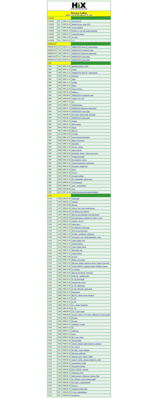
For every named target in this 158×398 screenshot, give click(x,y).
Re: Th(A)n (76, 347)
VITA (50, 195)
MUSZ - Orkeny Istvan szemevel (83, 295)
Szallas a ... (75, 92)
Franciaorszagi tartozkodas (81, 137)
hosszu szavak (76, 150)
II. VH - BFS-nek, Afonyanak (82, 289)
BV (73, 328)
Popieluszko (76, 292)
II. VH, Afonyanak (78, 286)
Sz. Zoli (74, 257)
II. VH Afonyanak (78, 279)
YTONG (75, 134)
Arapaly (74, 121)
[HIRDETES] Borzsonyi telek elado (84, 53)
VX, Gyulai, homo (78, 311)
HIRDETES (52, 44)
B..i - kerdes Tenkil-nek (80, 305)
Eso (73, 102)
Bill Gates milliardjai (79, 353)
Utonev (74, 69)
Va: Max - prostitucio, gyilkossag (83, 234)
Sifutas (74, 128)
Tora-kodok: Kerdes (78, 366)
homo (74, 334)
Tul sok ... (75, 386)
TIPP (49, 63)
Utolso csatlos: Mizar (79, 247)
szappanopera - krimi (79, 363)
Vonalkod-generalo (78, 157)
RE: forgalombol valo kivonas (82, 179)
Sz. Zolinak (76, 269)
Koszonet (75, 76)
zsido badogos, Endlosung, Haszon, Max (86, 376)
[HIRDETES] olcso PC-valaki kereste (85, 47)
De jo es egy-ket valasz (79, 231)
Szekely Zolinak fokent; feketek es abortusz (86, 344)
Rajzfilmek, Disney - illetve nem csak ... (85, 153)
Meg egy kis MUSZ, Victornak (82, 273)
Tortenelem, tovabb (78, 324)
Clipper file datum (78, 34)
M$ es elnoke (76, 124)
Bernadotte (75, 144)
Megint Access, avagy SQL (81, 24)
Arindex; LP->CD (78, 98)
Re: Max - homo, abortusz (80, 350)
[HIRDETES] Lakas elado (81, 57)
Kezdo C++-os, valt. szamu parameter (84, 31)
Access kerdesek (77, 27)
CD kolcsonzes (77, 182)
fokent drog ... (76, 224)
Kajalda (74, 82)
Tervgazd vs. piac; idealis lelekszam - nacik (86, 237)
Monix (74, 86)
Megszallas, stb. (77, 250)
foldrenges (75, 331)
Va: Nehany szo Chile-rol (80, 211)
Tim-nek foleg (76, 340)
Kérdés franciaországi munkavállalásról (85, 192)
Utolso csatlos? (77, 253)
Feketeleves (76, 395)
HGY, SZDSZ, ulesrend (80, 369)
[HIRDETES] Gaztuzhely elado (83, 50)
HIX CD (75, 131)
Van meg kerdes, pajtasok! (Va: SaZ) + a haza (87, 218)
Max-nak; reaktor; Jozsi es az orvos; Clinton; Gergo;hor (90, 263)
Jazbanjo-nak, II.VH (79, 282)
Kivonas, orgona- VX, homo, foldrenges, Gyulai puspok (91, 315)
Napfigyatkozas (77, 105)
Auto (73, 189)
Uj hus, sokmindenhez (79, 392)
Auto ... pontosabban (79, 186)
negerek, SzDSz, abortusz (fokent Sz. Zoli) (86, 360)
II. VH (74, 298)
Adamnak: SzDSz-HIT (79, 389)
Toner (74, 79)
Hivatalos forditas (78, 176)
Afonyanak (75, 198)
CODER (51, 18)
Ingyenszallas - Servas (79, 160)
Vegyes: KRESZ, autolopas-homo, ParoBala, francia (89, 266)
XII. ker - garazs (77, 147)
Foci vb (74, 173)
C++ (73, 40)
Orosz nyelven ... (77, 89)
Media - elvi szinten (78, 260)
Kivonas (74, 318)
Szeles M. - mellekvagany (80, 276)
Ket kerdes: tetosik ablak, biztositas (83, 115)
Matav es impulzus (78, 140)
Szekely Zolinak (77, 244)
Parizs (74, 169)
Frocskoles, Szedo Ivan (79, 166)
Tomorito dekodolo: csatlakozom (83, 163)
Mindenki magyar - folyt (80, 66)
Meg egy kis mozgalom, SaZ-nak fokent (85, 215)
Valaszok (75, 202)
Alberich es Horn (77, 373)
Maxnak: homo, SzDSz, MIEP (82, 357)
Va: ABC (75, 37)
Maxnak (74, 205)
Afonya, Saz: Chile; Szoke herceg (83, 208)
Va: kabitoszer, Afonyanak (81, 228)
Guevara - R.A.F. (78, 221)
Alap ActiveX (76, 21)
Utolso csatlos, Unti (78, 240)
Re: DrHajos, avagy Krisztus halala (84, 379)
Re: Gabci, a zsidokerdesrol (81, 382)
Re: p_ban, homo (77, 337)
